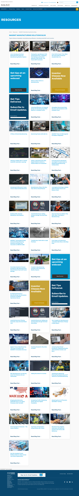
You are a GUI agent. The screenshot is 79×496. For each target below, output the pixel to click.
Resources (74, 5)
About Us (67, 5)
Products (34, 5)
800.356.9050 (70, 473)
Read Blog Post (14, 63)
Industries (60, 5)
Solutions (53, 5)
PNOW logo (58, 2)
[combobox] (69, 2)
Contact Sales (63, 473)
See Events (18, 90)
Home (10, 32)
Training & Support (44, 5)
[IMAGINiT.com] (5, 5)
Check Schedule (60, 90)
